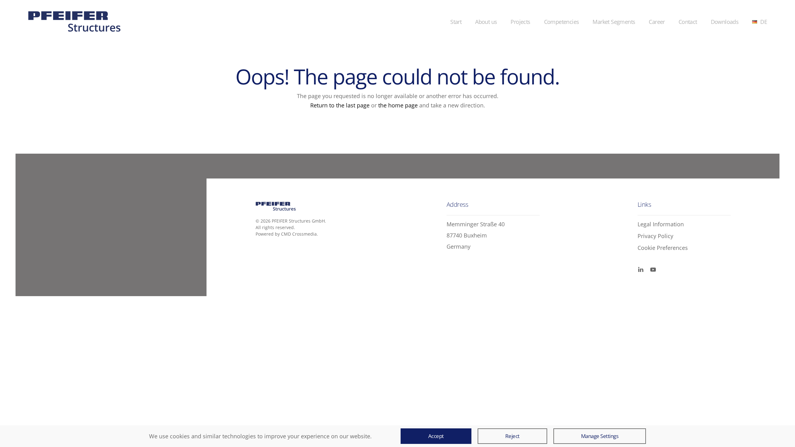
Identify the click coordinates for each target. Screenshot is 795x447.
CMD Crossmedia (299, 234)
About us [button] (486, 21)
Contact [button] (688, 21)
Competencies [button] (561, 21)
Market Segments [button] (614, 21)
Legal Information (661, 224)
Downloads (725, 21)
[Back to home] (74, 21)
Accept (436, 436)
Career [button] (657, 21)
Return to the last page (340, 105)
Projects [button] (520, 21)
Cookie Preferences (663, 247)
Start (455, 21)
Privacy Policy (655, 236)
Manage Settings (600, 436)
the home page (398, 105)
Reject (512, 436)
